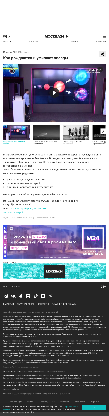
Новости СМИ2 (9, 262)
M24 (18, 286)
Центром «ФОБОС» (43, 375)
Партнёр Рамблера (11, 389)
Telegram (6, 296)
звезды (32, 218)
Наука (26, 52)
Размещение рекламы (64, 304)
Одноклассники (20, 296)
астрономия (22, 218)
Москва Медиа (16, 401)
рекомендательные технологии (52, 371)
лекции (12, 218)
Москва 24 (54, 36)
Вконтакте (13, 296)
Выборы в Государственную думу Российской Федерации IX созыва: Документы (36, 393)
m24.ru (52, 218)
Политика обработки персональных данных (21, 367)
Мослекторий (42, 218)
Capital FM (95, 401)
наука (5, 218)
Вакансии (8, 304)
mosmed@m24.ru (43, 355)
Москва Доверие (48, 401)
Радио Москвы (80, 401)
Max (43, 296)
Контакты (43, 304)
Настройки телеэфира (12, 312)
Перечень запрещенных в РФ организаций (40, 312)
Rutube (28, 296)
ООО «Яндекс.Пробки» (72, 378)
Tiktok (35, 296)
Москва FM (64, 401)
